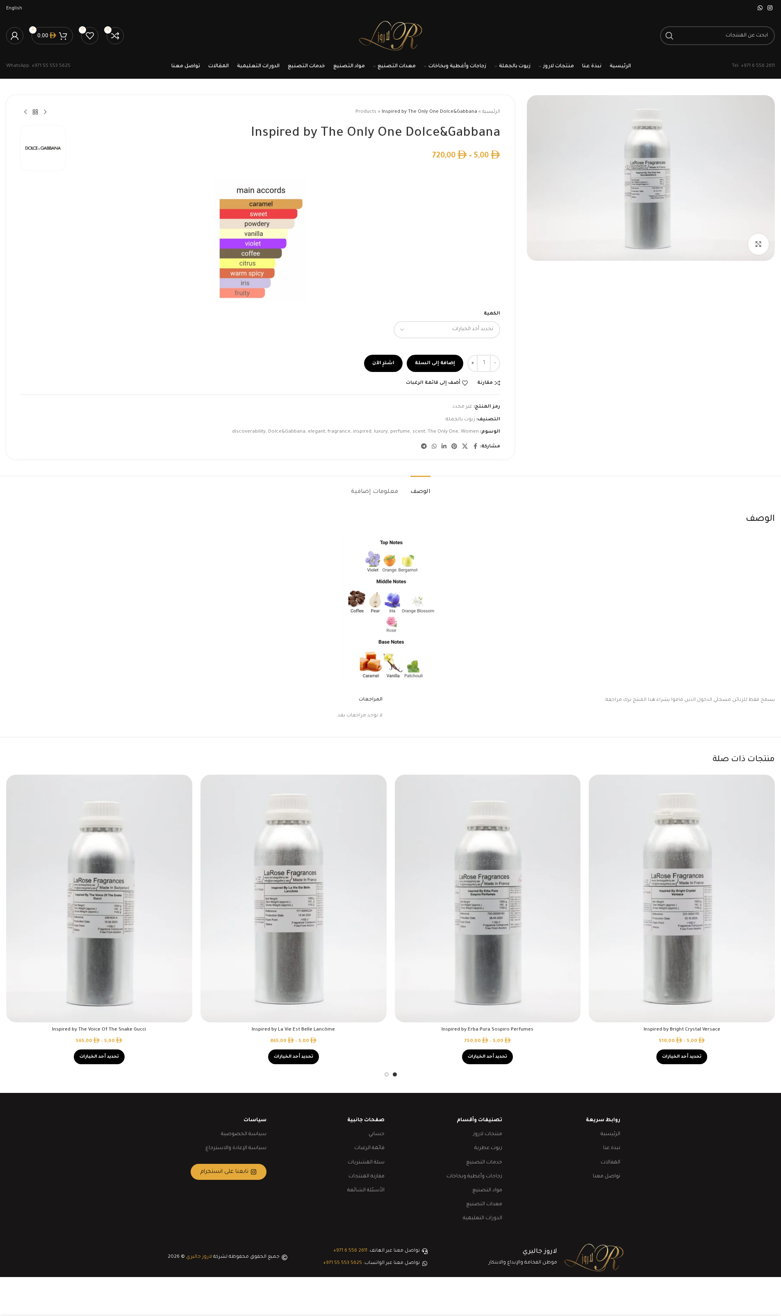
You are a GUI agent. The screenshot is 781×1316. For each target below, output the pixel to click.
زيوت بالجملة (460, 419)
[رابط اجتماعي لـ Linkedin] (444, 447)
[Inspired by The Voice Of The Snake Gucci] (99, 899)
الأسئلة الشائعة (366, 1190)
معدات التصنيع (484, 1204)
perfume (400, 432)
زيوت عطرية (488, 1148)
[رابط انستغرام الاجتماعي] (770, 8)
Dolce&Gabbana (286, 432)
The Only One (443, 432)
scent (418, 432)
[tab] (420, 488)
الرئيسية (491, 112)
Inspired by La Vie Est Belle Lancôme (293, 1030)
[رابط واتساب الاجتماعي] (760, 8)
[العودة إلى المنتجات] (35, 112)
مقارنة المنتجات (366, 1176)
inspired (362, 432)
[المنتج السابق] (45, 112)
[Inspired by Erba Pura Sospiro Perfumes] (488, 899)
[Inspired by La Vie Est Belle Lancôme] (293, 899)
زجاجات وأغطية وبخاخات (474, 1176)
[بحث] (669, 35)
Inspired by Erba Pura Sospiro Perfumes (487, 1030)
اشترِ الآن (383, 363)
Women (470, 432)
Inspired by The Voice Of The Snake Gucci (99, 1030)
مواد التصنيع (487, 1190)
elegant (316, 432)
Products (365, 112)
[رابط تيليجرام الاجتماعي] (424, 447)
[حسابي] (14, 35)
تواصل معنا (606, 1176)
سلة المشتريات (366, 1162)
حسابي (377, 1134)
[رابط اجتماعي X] (465, 447)
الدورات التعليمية (482, 1218)
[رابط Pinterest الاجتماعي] (454, 447)
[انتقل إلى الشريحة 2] (387, 1074)
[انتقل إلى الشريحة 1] (395, 1074)
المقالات (610, 1162)
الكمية (492, 314)
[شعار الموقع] (390, 36)
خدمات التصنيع (484, 1162)
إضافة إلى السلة (435, 363)
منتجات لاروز (487, 1134)
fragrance (339, 432)
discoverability (249, 432)
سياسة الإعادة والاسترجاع (235, 1148)
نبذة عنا (611, 1148)
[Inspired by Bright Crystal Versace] (682, 899)
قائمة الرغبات (369, 1148)
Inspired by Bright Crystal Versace (682, 1030)
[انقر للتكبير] (758, 244)
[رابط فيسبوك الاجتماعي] (475, 447)
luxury (381, 432)
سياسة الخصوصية (243, 1134)
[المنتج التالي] (25, 112)
